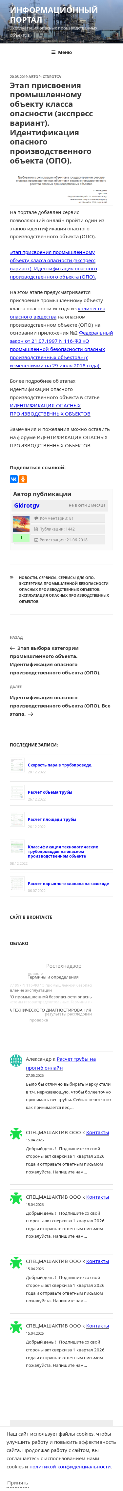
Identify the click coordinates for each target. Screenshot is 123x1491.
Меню (65, 52)
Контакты (97, 1132)
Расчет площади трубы (52, 819)
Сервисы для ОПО (76, 577)
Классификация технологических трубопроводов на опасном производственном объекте (63, 851)
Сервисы (47, 577)
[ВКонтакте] (14, 479)
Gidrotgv (52, 76)
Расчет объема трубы (50, 792)
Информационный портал (54, 14)
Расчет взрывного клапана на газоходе (68, 883)
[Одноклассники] (23, 479)
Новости (28, 577)
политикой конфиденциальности (70, 1466)
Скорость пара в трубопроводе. (60, 765)
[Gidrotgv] (21, 524)
